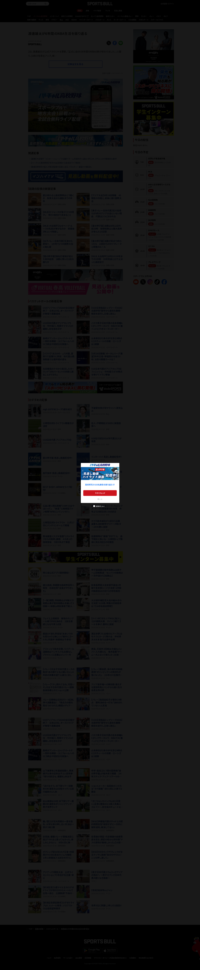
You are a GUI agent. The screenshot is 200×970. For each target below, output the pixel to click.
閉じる (100, 499)
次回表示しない (100, 506)
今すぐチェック (100, 493)
